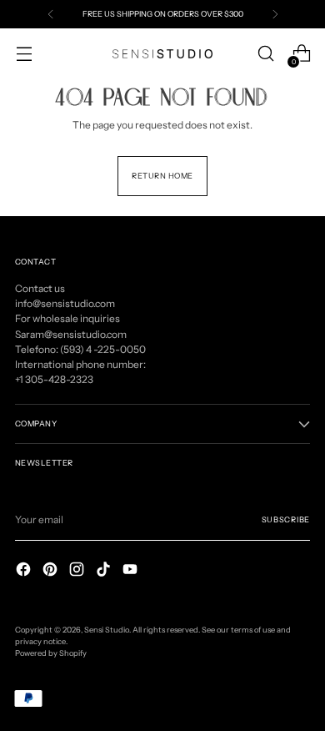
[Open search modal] (265, 54)
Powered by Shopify (51, 653)
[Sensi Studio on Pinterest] (52, 571)
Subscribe (286, 519)
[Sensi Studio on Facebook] (25, 571)
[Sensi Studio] (162, 53)
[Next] (275, 14)
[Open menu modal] (24, 54)
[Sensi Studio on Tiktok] (105, 571)
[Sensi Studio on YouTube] (132, 571)
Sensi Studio (106, 629)
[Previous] (50, 14)
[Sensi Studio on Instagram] (78, 571)
